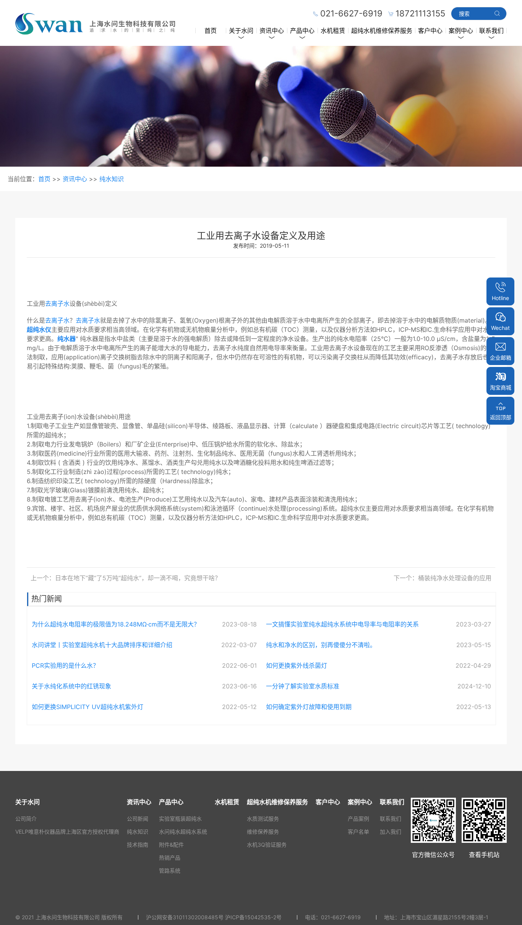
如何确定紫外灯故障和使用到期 (309, 707)
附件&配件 (171, 844)
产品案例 (358, 818)
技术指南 (137, 844)
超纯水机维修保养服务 (381, 30)
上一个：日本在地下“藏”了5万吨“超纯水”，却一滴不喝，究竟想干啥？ (126, 578)
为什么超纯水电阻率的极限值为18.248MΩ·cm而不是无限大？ (116, 624)
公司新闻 (137, 818)
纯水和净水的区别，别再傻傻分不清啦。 (321, 645)
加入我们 (390, 831)
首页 (210, 30)
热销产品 (169, 857)
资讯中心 (271, 30)
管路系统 (169, 870)
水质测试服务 (263, 818)
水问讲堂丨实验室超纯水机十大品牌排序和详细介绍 (102, 645)
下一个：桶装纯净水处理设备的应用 (442, 578)
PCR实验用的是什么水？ (65, 665)
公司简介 (26, 818)
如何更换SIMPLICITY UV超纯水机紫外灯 (87, 707)
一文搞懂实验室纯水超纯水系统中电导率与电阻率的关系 (342, 624)
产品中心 (302, 30)
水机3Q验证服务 (267, 844)
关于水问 (241, 30)
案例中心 (461, 30)
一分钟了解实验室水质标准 (302, 686)
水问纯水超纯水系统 (183, 831)
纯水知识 (111, 179)
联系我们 (491, 30)
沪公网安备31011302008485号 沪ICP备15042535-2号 (214, 917)
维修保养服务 (263, 831)
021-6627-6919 (341, 917)
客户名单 (358, 831)
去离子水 (57, 303)
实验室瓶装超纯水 (180, 818)
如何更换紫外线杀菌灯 (296, 665)
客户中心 (430, 30)
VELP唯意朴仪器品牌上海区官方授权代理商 (67, 831)
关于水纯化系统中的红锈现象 (71, 686)
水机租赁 (333, 30)
